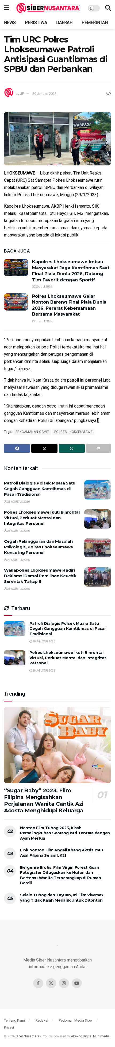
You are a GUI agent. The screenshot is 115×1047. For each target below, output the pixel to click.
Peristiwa (36, 22)
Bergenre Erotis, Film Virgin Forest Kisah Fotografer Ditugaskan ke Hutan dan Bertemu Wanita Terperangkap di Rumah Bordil (60, 875)
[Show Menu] (6, 8)
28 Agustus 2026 (18, 501)
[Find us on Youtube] (77, 983)
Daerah (64, 22)
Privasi (9, 1027)
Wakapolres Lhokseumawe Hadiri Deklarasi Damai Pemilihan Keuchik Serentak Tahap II (40, 576)
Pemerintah (95, 22)
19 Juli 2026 (43, 321)
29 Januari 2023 (44, 94)
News (10, 22)
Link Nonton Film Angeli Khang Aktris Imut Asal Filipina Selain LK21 (61, 853)
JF (22, 94)
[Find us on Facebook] (38, 983)
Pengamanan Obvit (32, 432)
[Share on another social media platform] (98, 448)
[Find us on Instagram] (64, 983)
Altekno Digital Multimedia (90, 1036)
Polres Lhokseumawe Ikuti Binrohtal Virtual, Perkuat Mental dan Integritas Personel (42, 518)
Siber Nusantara (27, 1036)
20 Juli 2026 (43, 286)
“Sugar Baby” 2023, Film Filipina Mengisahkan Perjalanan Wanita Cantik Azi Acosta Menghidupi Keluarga (43, 800)
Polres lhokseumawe (73, 432)
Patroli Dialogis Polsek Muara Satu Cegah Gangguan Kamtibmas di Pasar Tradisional (39, 488)
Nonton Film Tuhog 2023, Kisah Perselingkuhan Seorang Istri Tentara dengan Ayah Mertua (65, 833)
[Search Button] (108, 8)
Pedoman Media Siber (76, 1020)
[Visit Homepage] (48, 8)
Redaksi (42, 1020)
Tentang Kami (14, 1020)
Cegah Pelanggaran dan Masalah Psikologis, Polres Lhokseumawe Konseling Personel (38, 547)
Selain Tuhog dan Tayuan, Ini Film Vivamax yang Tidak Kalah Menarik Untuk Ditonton (61, 898)
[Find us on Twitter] (51, 983)
